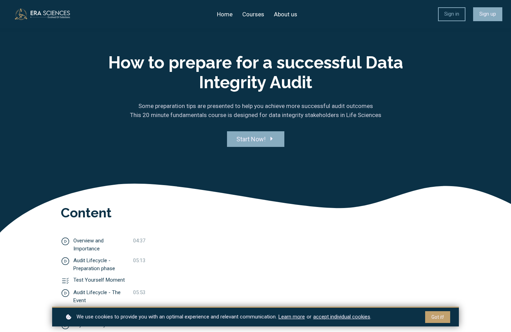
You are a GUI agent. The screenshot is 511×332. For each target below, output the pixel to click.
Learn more (291, 317)
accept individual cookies (341, 317)
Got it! (437, 317)
